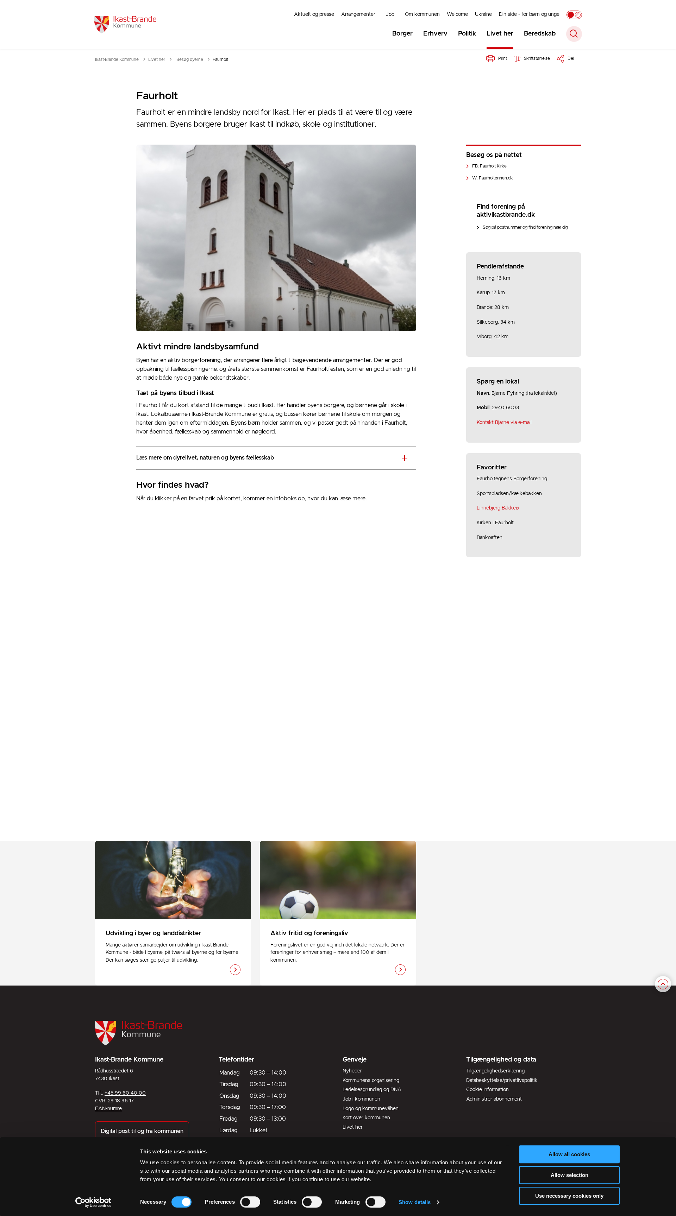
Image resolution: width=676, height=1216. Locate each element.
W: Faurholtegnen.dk (492, 178)
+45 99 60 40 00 (125, 1093)
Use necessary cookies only (569, 1196)
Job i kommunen (361, 1099)
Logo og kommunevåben (371, 1108)
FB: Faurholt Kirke (489, 166)
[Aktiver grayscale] (574, 15)
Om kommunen (422, 14)
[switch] (250, 1202)
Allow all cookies (569, 1154)
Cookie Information (487, 1089)
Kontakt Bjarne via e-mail (504, 422)
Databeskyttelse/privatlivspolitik (502, 1080)
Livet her (500, 34)
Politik (467, 34)
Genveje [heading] (355, 1060)
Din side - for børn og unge (529, 14)
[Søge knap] (574, 34)
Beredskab (540, 34)
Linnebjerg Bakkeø (498, 508)
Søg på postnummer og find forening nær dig (525, 227)
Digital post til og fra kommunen (142, 1131)
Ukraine (483, 14)
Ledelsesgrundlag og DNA (372, 1089)
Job (390, 14)
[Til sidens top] (663, 984)
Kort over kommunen (366, 1117)
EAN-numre (108, 1108)
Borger (402, 34)
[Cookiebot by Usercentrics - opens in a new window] (93, 1202)
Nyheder (352, 1071)
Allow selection (569, 1175)
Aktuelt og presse (314, 14)
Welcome (457, 14)
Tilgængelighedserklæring (495, 1071)
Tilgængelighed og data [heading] (501, 1060)
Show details (415, 1202)
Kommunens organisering (371, 1080)
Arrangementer (358, 14)
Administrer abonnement (494, 1099)
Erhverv (435, 34)
